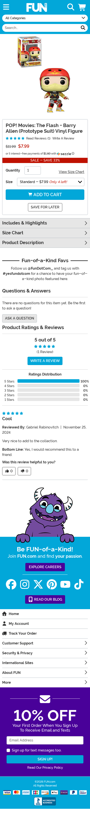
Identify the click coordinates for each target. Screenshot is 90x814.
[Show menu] (6, 7)
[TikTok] (79, 584)
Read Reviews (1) (37, 138)
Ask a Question (19, 318)
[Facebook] (11, 584)
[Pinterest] (52, 584)
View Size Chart (71, 172)
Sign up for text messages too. (37, 750)
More (6, 682)
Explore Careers (45, 567)
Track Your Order (23, 633)
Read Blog (47, 599)
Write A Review (63, 138)
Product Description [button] (23, 242)
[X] (38, 584)
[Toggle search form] (71, 7)
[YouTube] (65, 584)
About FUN (11, 673)
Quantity (13, 170)
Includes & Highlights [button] (24, 223)
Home (14, 614)
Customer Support (17, 643)
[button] (82, 7)
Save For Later (45, 207)
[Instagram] (24, 584)
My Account (19, 624)
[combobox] (40, 28)
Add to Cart (47, 194)
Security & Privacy (17, 653)
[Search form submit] (83, 28)
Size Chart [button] (12, 232)
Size (9, 182)
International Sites (17, 663)
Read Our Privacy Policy (45, 768)
